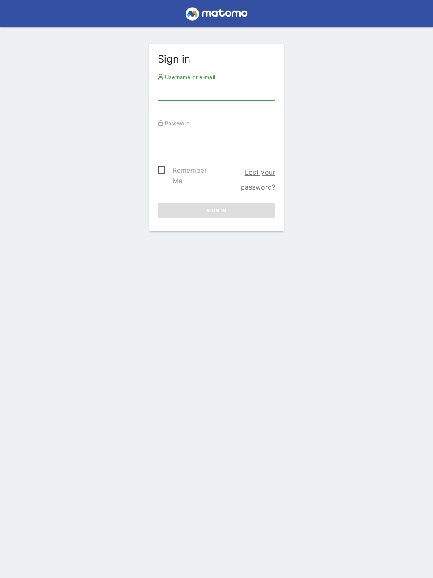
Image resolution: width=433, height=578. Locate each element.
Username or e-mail (189, 77)
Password (176, 123)
